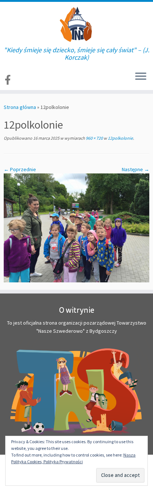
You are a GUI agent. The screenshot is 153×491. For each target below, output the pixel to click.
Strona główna (20, 107)
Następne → (135, 169)
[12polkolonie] (76, 227)
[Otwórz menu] (140, 76)
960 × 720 (94, 138)
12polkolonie (120, 138)
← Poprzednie (20, 169)
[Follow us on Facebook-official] (9, 80)
